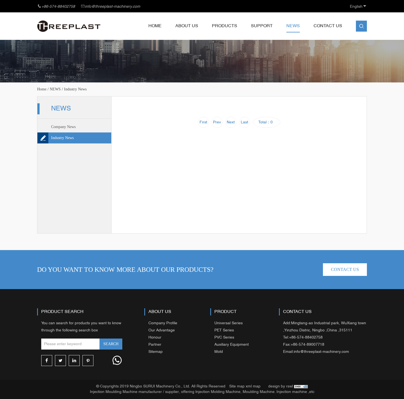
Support (262, 26)
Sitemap (155, 352)
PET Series (224, 330)
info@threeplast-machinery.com (112, 7)
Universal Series (228, 323)
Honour (154, 337)
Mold (218, 352)
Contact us (328, 26)
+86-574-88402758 (58, 7)
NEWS (55, 89)
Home (155, 26)
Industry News (62, 138)
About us (186, 26)
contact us (345, 269)
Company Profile (162, 323)
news (293, 26)
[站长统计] (301, 386)
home (41, 89)
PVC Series (224, 337)
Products (224, 26)
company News (63, 127)
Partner (154, 345)
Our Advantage (161, 330)
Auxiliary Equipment (231, 345)
